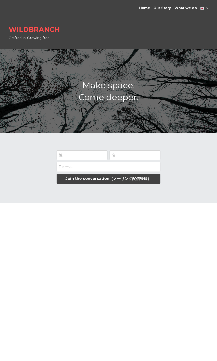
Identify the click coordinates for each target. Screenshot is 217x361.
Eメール (66, 167)
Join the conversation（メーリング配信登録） (108, 178)
